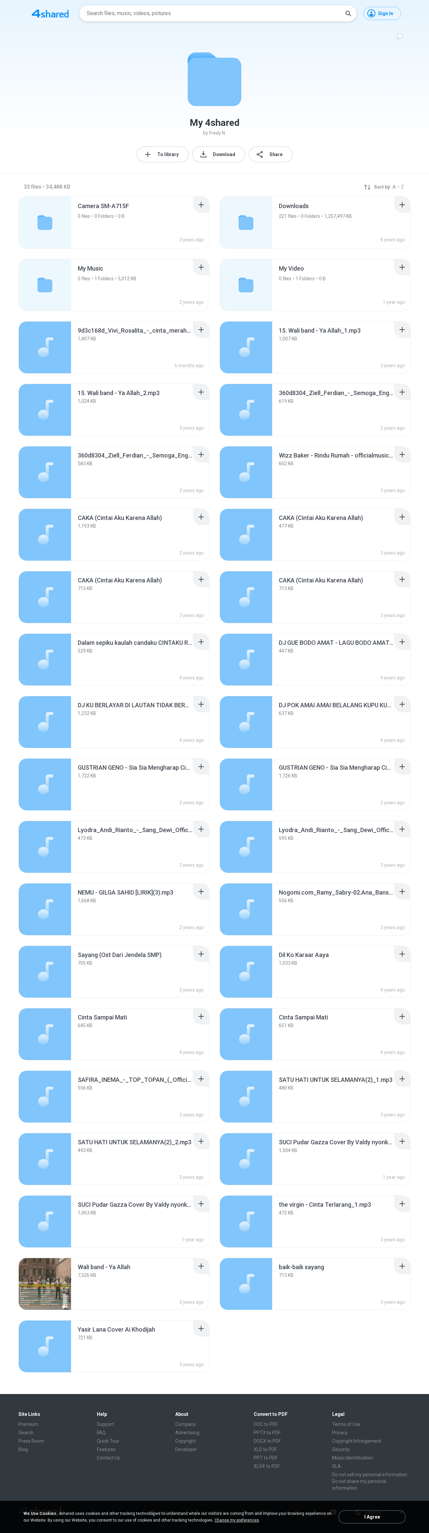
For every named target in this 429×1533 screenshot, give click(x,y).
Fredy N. (217, 133)
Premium (28, 1424)
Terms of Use (346, 1424)
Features (106, 1449)
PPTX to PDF (267, 1432)
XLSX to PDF (267, 1466)
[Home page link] (50, 13)
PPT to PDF (266, 1457)
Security (341, 1449)
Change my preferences (236, 1520)
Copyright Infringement (356, 1441)
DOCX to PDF (267, 1441)
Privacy (340, 1432)
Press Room (31, 1441)
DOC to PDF (266, 1424)
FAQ (101, 1432)
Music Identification (352, 1457)
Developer (186, 1449)
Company (185, 1424)
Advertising (187, 1432)
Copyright (185, 1441)
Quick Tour (108, 1441)
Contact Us (108, 1457)
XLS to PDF (265, 1449)
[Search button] (348, 13)
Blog (23, 1449)
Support (105, 1424)
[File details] (45, 347)
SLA (336, 1466)
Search (26, 1432)
